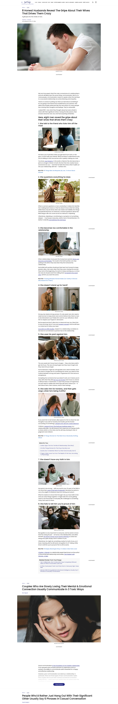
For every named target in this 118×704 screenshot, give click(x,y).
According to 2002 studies (46, 329)
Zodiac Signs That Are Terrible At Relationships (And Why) (57, 445)
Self (49, 2)
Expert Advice (86, 2)
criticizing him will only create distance (67, 423)
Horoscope (44, 2)
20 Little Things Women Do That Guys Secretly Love (55, 448)
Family (52, 2)
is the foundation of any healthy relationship (66, 665)
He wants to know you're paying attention (56, 536)
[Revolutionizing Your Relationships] (27, 2)
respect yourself (64, 324)
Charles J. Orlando (26, 19)
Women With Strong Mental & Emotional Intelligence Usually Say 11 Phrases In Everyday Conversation (59, 570)
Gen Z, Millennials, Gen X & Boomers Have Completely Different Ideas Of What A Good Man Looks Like (58, 562)
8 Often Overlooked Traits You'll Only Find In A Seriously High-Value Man (59, 566)
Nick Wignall (25, 593)
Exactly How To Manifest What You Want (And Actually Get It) (58, 450)
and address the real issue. (57, 220)
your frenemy (49, 161)
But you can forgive (59, 380)
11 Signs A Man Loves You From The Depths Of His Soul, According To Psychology (59, 454)
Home (23, 7)
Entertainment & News (59, 2)
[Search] (92, 2)
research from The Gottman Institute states (57, 426)
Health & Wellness (70, 2)
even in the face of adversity (56, 490)
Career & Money (78, 2)
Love (36, 2)
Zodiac (39, 2)
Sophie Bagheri (25, 702)
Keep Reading (59, 684)
